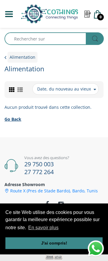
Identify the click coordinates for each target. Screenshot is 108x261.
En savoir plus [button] (43, 227)
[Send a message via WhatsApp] (95, 248)
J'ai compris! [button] (54, 243)
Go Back (12, 119)
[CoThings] (49, 13)
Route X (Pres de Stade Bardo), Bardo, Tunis (54, 191)
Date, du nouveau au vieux (64, 89)
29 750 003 (39, 164)
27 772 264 (39, 172)
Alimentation (22, 57)
